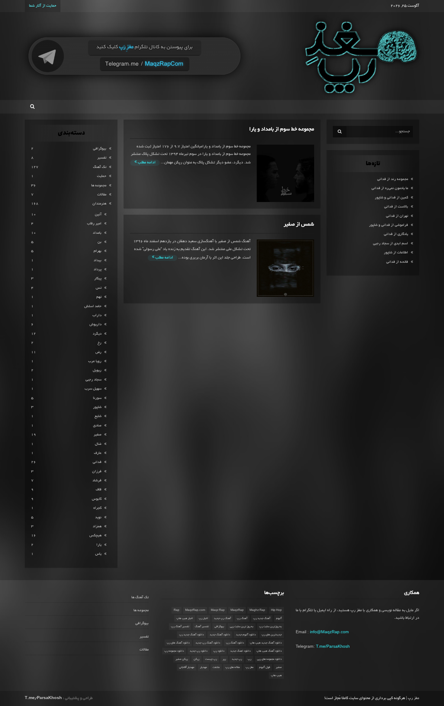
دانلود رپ (218, 651)
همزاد (97, 526)
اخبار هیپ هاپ (184, 618)
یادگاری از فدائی (396, 234)
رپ (249, 659)
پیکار (97, 279)
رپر (224, 659)
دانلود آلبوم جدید (246, 634)
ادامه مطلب (146, 163)
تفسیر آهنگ (202, 626)
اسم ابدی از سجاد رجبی (390, 243)
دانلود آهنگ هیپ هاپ (269, 651)
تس (98, 288)
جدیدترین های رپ (272, 634)
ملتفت (216, 667)
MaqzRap (237, 610)
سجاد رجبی (93, 380)
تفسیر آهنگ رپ (180, 626)
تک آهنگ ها (140, 597)
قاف (98, 490)
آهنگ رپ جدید (222, 618)
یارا (98, 545)
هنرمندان (99, 204)
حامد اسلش (92, 306)
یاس (98, 554)
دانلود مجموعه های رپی (269, 659)
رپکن (196, 659)
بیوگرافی (99, 149)
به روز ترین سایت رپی (241, 626)
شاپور (97, 407)
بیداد (97, 260)
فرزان (96, 471)
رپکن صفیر (181, 659)
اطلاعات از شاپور (396, 253)
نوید (98, 517)
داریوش (95, 324)
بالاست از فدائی (396, 207)
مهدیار (203, 667)
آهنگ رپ (242, 618)
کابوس (96, 499)
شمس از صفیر (299, 224)
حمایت (101, 176)
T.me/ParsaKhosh (333, 646)
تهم (98, 297)
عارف (97, 453)
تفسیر (101, 158)
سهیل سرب (93, 389)
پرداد (97, 269)
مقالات (101, 195)
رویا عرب (94, 361)
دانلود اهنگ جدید (240, 651)
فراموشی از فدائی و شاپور (388, 225)
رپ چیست (211, 659)
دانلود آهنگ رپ (235, 642)
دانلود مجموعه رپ (174, 651)
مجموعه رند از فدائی (392, 179)
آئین (98, 215)
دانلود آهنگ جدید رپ (191, 634)
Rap (176, 610)
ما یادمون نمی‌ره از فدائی (390, 188)
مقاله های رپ (232, 667)
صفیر (97, 435)
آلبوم (279, 618)
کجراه (97, 508)
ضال (98, 444)
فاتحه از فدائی (397, 262)
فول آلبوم (264, 667)
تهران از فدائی (397, 216)
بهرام (97, 251)
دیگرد (97, 334)
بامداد (97, 233)
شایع (98, 416)
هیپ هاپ (276, 675)
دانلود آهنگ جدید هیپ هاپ (266, 642)
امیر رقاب (94, 224)
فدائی (97, 462)
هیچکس (95, 536)
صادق (97, 426)
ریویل (97, 370)
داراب (96, 315)
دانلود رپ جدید (199, 651)
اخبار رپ (203, 618)
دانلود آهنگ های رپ (178, 642)
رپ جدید (237, 659)
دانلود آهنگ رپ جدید (207, 642)
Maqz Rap (218, 610)
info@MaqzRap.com (329, 631)
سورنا (97, 398)
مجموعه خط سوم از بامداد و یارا (281, 129)
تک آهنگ (99, 167)
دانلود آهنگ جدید (220, 634)
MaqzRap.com (195, 610)
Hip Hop (276, 610)
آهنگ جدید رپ (261, 618)
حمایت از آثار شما (42, 6)
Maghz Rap (257, 610)
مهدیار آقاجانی (186, 667)
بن (99, 242)
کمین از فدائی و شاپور (391, 198)
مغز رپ (249, 667)
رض (98, 352)
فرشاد (96, 481)
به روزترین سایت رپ (270, 626)
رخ (99, 343)
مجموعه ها (98, 186)
